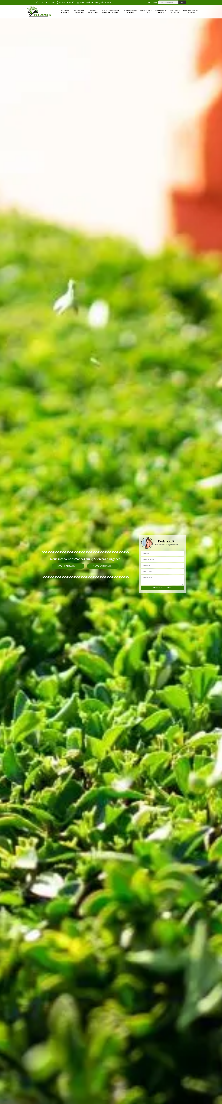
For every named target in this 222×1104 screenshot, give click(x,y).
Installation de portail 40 (175, 11)
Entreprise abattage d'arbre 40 (190, 11)
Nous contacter (103, 566)
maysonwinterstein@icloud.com (95, 2)
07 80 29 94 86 (66, 2)
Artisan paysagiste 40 (93, 11)
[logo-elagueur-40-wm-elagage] (39, 11)
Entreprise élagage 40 (65, 11)
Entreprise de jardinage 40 (79, 11)
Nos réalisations (68, 566)
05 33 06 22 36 (46, 2)
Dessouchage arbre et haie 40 (130, 11)
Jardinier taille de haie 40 (160, 11)
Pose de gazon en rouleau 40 (146, 11)
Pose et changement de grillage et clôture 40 (110, 11)
